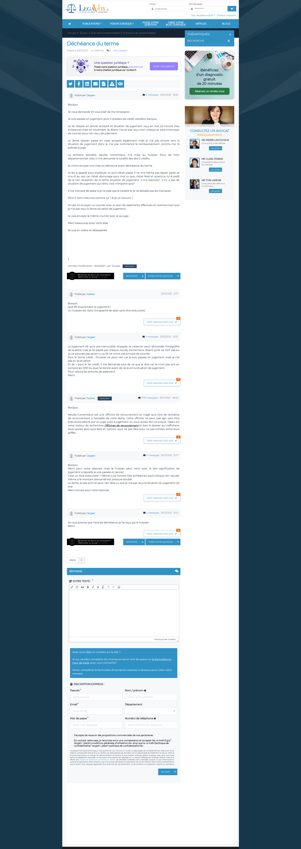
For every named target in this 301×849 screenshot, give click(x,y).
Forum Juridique (121, 24)
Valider (165, 772)
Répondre (131, 276)
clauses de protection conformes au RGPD (97, 760)
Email (153, 4)
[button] (72, 587)
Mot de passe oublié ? (203, 15)
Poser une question (163, 66)
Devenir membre (226, 15)
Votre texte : (82, 581)
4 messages (151, 94)
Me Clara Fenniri (212, 159)
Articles (201, 23)
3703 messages (149, 397)
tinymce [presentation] (172, 639)
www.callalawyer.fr (209, 134)
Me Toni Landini (211, 180)
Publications (91, 24)
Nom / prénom (134, 690)
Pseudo (75, 690)
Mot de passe (195, 4)
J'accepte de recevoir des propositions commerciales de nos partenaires (113, 735)
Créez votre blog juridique (176, 23)
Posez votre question (150, 23)
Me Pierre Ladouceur (215, 140)
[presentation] (72, 587)
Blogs (226, 23)
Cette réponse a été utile (162, 321)
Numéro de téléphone (139, 718)
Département (133, 704)
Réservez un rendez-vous (209, 91)
